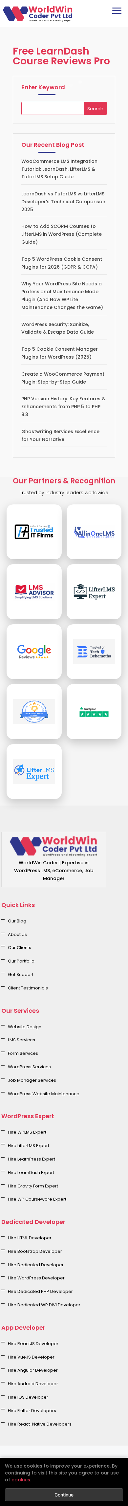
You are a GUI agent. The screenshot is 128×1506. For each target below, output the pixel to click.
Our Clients (19, 947)
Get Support (20, 974)
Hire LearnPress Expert (31, 1159)
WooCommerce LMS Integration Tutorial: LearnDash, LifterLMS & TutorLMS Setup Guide (59, 169)
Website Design (24, 1027)
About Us (17, 934)
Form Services (23, 1053)
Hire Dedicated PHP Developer (40, 1291)
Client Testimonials (28, 988)
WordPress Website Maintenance (43, 1094)
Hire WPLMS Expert (27, 1132)
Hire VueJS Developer (31, 1357)
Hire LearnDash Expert (31, 1172)
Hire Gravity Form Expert (33, 1186)
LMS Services (21, 1040)
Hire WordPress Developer (36, 1278)
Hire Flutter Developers (32, 1410)
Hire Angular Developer (33, 1370)
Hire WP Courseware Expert (37, 1199)
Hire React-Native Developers (40, 1424)
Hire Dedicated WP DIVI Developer (44, 1305)
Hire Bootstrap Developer (35, 1251)
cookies (20, 1479)
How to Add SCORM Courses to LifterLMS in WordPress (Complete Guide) (61, 234)
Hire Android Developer (33, 1384)
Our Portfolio (21, 961)
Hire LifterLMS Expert (28, 1145)
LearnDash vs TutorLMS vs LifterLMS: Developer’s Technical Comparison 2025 (63, 201)
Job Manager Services (32, 1080)
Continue (64, 1494)
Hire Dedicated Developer (36, 1265)
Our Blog (17, 921)
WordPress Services (29, 1067)
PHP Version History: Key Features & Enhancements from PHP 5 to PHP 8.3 (63, 406)
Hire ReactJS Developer (33, 1343)
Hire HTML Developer (30, 1238)
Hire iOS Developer (28, 1397)
